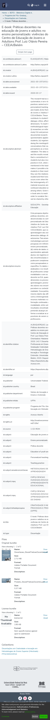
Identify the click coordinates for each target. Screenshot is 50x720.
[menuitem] (32, 5)
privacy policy (30, 712)
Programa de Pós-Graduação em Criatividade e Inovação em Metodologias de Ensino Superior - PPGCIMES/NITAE (16, 15)
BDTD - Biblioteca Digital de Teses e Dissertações (21, 12)
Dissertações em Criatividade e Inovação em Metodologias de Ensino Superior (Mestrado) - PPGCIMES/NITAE (16, 18)
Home (4, 12)
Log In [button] (36, 5)
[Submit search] (28, 5)
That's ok (43, 716)
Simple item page (25, 52)
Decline (35, 716)
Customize (5, 716)
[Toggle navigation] (45, 5)
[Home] (5, 5)
